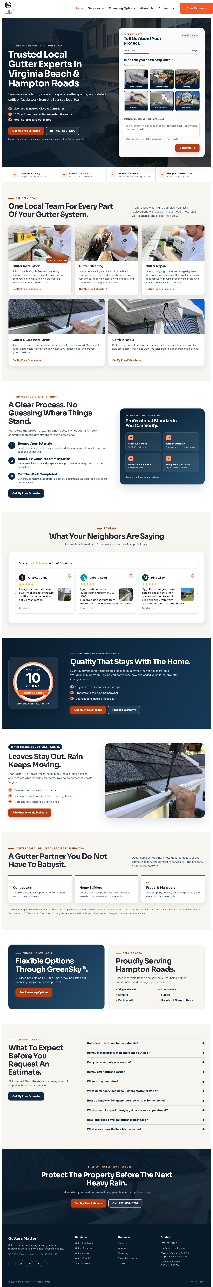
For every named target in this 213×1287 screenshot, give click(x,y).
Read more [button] (25, 608)
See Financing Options (33, 992)
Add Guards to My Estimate (29, 812)
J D (153, 577)
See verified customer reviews (144, 477)
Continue (187, 147)
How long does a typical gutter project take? (146, 1119)
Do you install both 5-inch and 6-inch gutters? (146, 1052)
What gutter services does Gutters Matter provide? (146, 1091)
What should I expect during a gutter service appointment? (146, 1110)
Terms (201, 1282)
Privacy (193, 1282)
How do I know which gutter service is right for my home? (146, 1100)
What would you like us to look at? (144, 119)
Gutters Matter (23, 1238)
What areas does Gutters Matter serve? (146, 1129)
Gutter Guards (82, 1258)
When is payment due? (146, 1081)
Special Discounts (127, 1258)
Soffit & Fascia (123, 340)
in (30, 1263)
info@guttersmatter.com (173, 1248)
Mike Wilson (97, 577)
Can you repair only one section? (146, 1062)
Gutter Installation (26, 266)
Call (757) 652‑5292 (125, 1203)
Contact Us (166, 8)
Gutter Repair (156, 266)
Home (79, 8)
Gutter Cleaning (91, 266)
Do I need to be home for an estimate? (146, 1043)
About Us (146, 8)
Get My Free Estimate (26, 130)
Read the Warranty (124, 709)
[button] (197, 592)
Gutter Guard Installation (31, 340)
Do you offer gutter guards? (146, 1071)
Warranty (122, 1248)
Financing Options (122, 8)
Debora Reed (36, 577)
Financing (123, 1253)
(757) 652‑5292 (62, 130)
